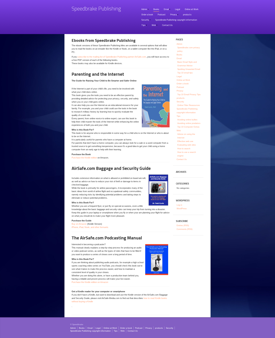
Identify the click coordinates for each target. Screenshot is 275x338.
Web (154, 25)
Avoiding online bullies (187, 119)
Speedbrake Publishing (96, 8)
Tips (143, 25)
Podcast (162, 14)
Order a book (147, 14)
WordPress (182, 208)
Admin (144, 9)
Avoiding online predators (188, 123)
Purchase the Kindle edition (84, 157)
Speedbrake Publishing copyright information (176, 19)
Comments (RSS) (184, 229)
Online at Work (191, 9)
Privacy (173, 14)
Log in (179, 205)
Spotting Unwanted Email (188, 69)
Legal (177, 9)
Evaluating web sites (186, 145)
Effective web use (185, 141)
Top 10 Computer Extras (188, 127)
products (187, 14)
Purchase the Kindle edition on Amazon (90, 282)
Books (156, 9)
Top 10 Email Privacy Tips (189, 94)
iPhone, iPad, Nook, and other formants (90, 227)
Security (145, 19)
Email (166, 9)
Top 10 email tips (185, 73)
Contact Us (167, 25)
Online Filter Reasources (188, 105)
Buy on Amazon (79, 224)
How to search (183, 148)
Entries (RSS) (183, 225)
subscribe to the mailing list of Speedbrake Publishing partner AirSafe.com (111, 57)
